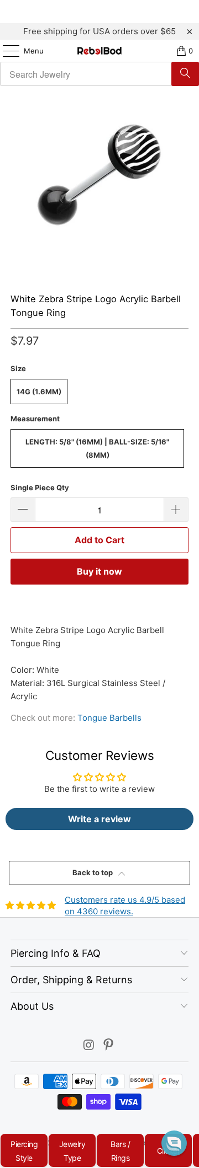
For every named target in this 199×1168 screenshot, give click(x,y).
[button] (174, 1143)
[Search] (185, 74)
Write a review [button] (99, 818)
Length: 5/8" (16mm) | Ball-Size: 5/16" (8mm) (97, 448)
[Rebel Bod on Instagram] (89, 1046)
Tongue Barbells (109, 717)
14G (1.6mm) (39, 391)
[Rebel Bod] (99, 51)
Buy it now (99, 571)
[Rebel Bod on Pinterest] (109, 1046)
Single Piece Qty (40, 487)
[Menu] (5, 51)
